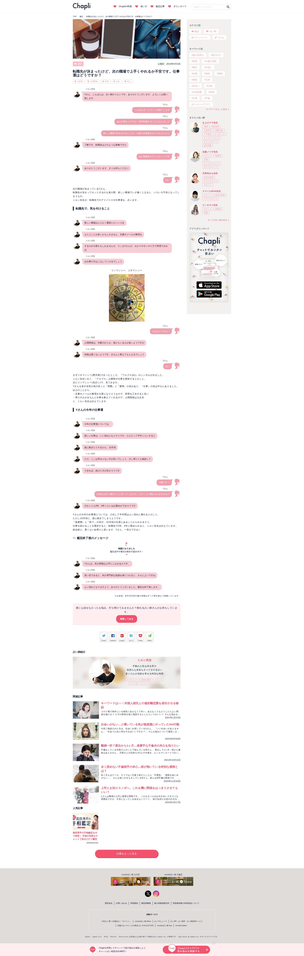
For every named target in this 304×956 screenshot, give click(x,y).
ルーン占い (134, 683)
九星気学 (208, 130)
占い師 (213, 31)
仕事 (195, 98)
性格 (212, 92)
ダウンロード (180, 6)
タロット (158, 680)
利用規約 (134, 903)
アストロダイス (210, 199)
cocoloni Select (181, 925)
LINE (210, 86)
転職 (107, 81)
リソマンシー (132, 680)
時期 (195, 61)
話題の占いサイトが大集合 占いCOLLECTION (135, 925)
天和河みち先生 (210, 173)
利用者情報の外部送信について (186, 903)
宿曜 (206, 127)
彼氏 (195, 67)
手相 (206, 159)
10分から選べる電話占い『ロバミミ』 (116, 921)
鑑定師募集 (146, 903)
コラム (221, 37)
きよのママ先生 (210, 122)
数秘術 (218, 156)
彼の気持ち (198, 55)
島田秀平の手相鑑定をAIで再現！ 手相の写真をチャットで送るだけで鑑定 (85, 835)
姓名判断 (208, 145)
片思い (209, 67)
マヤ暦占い (208, 134)
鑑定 (79, 64)
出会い (196, 86)
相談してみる (126, 619)
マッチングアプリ (202, 104)
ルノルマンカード (150, 683)
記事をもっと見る (127, 853)
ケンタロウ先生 (210, 205)
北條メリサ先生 (210, 152)
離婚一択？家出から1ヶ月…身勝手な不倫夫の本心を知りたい (140, 745)
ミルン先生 (144, 660)
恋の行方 (216, 55)
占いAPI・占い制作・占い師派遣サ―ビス (186, 921)
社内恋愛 (197, 92)
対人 (129, 81)
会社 (118, 81)
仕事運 (80, 81)
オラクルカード (210, 142)
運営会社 (108, 903)
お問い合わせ (121, 903)
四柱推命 (215, 127)
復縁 (220, 73)
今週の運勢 (211, 61)
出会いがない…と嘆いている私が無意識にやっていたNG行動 (140, 724)
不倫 (208, 98)
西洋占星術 (146, 680)
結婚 (195, 73)
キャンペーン (201, 37)
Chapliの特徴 (125, 6)
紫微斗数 (219, 130)
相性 (208, 73)
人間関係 (94, 81)
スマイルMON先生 (211, 191)
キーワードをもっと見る (216, 109)
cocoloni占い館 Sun (164, 925)
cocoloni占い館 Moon (143, 921)
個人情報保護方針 (161, 903)
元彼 (208, 79)
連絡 (195, 79)
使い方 (143, 6)
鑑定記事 (160, 6)
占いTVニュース (160, 921)
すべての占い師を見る (217, 220)
